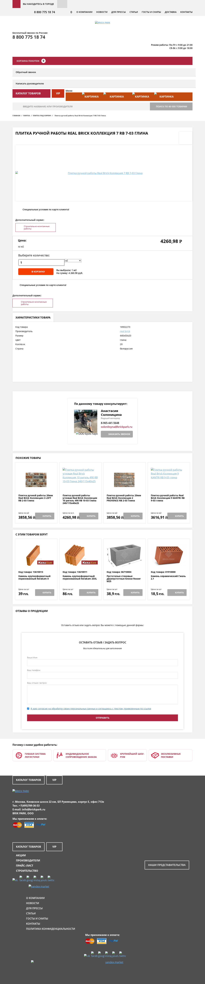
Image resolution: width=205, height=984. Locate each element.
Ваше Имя (32, 657)
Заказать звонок (119, 434)
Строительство (27, 870)
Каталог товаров (28, 780)
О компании (84, 11)
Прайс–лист (24, 865)
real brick (125, 331)
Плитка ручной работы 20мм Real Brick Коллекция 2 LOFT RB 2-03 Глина (35, 498)
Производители (28, 860)
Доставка (170, 11)
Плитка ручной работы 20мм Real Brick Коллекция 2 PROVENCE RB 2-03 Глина (124, 498)
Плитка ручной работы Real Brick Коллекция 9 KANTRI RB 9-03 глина (167, 498)
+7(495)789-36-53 (29, 805)
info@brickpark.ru (33, 809)
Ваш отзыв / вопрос (37, 682)
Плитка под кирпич (42, 115)
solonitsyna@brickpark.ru (116, 427)
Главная (16, 115)
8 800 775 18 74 (44, 12)
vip (58, 93)
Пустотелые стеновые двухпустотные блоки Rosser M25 (124, 579)
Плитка (26, 115)
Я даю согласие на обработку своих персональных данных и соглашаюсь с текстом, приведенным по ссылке (91, 708)
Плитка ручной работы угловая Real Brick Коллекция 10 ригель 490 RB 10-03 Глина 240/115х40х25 (80, 499)
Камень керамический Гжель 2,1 (168, 577)
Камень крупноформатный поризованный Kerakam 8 (34, 577)
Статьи (134, 11)
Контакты (186, 11)
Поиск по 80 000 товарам (171, 106)
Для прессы (118, 11)
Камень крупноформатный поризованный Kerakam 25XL (80, 577)
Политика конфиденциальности (50, 929)
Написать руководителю (30, 83)
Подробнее (36, 486)
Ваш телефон (33, 670)
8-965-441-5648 (110, 423)
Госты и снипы (151, 11)
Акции (21, 855)
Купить (47, 516)
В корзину (38, 271)
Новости (101, 11)
